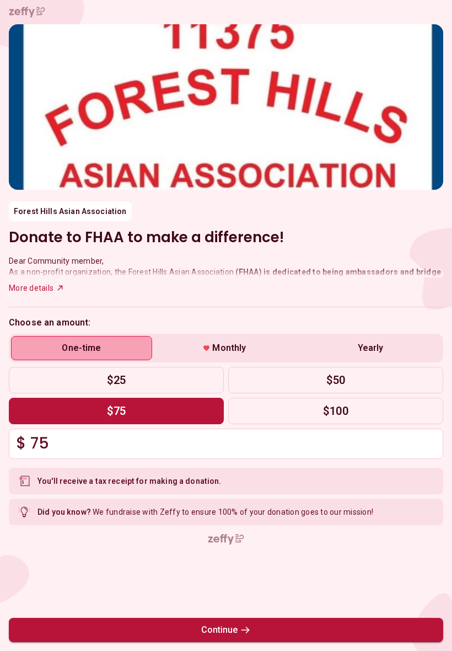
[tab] (81, 348)
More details (31, 288)
